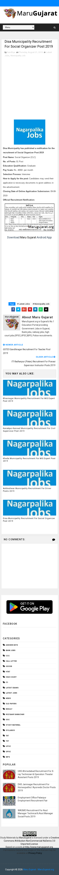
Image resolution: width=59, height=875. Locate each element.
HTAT (8, 672)
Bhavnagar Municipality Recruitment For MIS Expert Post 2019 (29, 399)
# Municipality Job (41, 304)
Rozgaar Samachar (15, 714)
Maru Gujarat (28, 237)
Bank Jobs (10, 650)
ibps (8, 757)
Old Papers (11, 704)
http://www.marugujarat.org (39, 847)
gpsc (8, 752)
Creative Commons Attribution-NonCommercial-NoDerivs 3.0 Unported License (31, 840)
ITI (7, 682)
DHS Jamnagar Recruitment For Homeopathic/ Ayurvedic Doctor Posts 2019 (37, 787)
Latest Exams (12, 688)
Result (9, 709)
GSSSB (9, 666)
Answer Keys (12, 645)
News (8, 698)
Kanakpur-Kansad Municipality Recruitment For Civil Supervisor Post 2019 (29, 429)
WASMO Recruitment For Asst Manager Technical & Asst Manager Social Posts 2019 (35, 813)
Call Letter (11, 661)
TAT (7, 736)
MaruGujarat (25, 837)
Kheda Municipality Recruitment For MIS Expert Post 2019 (29, 459)
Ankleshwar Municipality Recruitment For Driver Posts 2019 (27, 489)
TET (7, 741)
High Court (11, 677)
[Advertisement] (29, 88)
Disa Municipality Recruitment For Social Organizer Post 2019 (29, 519)
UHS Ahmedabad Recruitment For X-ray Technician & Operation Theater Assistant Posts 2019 (36, 774)
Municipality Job (18, 55)
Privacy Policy (35, 853)
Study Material (13, 725)
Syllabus (10, 730)
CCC (8, 656)
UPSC (8, 746)
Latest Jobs (11, 693)
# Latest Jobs (23, 304)
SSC (8, 720)
